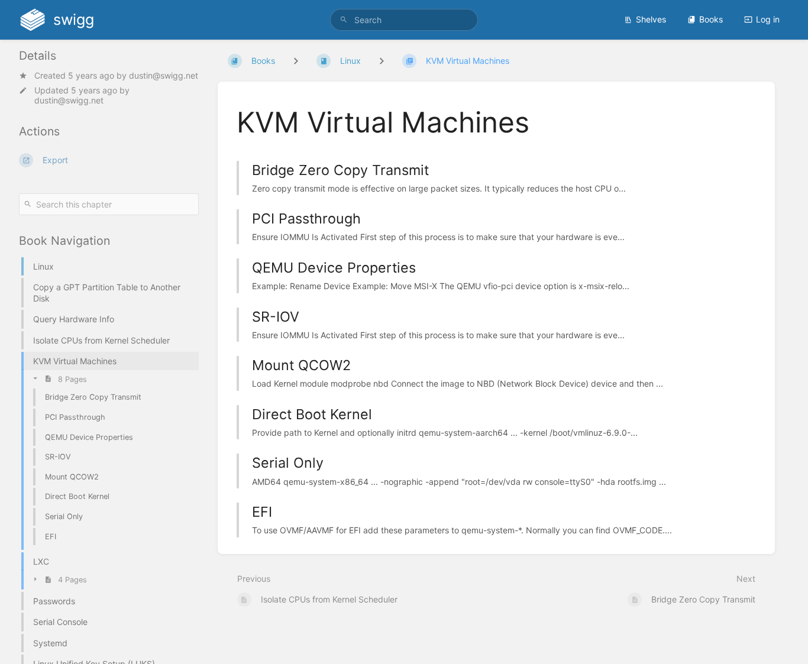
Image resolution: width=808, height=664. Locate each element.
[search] (404, 20)
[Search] (344, 20)
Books (711, 19)
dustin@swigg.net (163, 75)
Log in (768, 19)
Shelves (651, 19)
